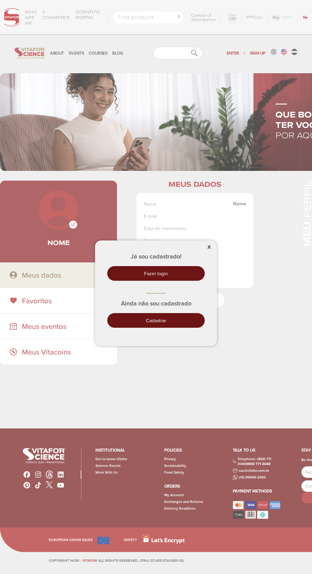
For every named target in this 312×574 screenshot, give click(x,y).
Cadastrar (156, 320)
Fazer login (156, 273)
